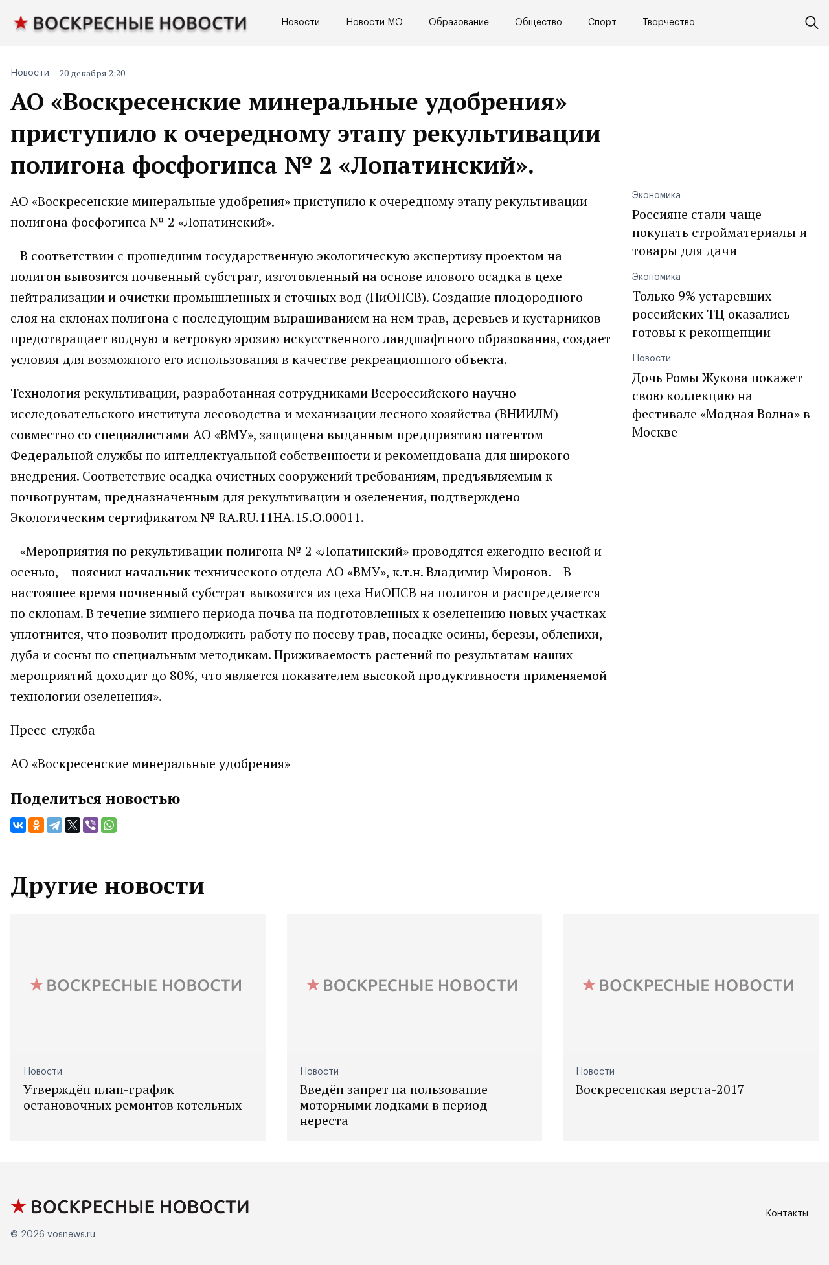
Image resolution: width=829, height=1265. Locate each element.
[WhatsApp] (109, 825)
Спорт (602, 22)
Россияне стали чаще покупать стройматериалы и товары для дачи (719, 232)
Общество (538, 22)
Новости (300, 22)
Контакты (787, 1213)
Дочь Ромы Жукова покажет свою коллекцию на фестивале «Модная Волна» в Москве (721, 404)
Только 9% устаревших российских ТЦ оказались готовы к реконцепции (711, 314)
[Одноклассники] (36, 825)
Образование (459, 22)
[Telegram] (54, 825)
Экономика (656, 195)
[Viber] (90, 825)
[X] (72, 825)
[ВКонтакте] (18, 825)
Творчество (668, 22)
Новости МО (374, 22)
